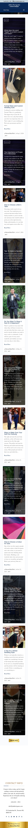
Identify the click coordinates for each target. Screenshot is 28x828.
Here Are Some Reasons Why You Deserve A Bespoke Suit (14, 381)
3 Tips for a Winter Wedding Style (14, 654)
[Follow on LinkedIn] (17, 817)
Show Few (14, 740)
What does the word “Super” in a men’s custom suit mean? (14, 42)
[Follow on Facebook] (6, 817)
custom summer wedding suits (16, 687)
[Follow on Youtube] (14, 817)
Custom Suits (7, 70)
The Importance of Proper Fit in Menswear (14, 164)
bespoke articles (7, 241)
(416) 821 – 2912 (8, 1)
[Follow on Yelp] (22, 817)
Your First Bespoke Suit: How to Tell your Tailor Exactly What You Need (14, 600)
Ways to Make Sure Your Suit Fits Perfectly (14, 435)
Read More (7, 55)
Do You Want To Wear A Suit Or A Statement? (14, 319)
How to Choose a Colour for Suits (14, 545)
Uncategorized (7, 288)
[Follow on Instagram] (11, 817)
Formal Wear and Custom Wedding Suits (14, 102)
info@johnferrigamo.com (16, 806)
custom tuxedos (7, 142)
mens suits (6, 20)
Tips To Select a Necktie (14, 262)
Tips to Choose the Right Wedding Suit (14, 491)
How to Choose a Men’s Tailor (14, 212)
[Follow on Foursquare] (19, 817)
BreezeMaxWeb (10, 62)
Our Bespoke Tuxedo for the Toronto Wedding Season (14, 712)
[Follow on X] (9, 817)
